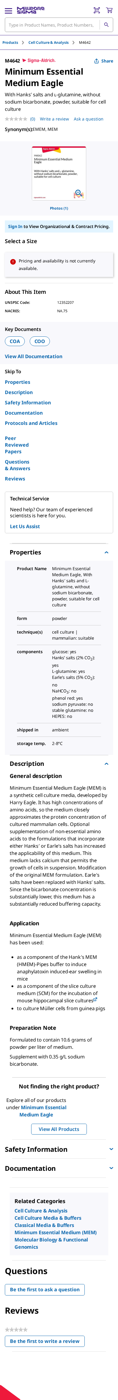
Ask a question (88, 119)
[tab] (15, 42)
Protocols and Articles (31, 423)
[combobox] (59, 24)
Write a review (54, 119)
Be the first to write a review (47, 1342)
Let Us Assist (25, 526)
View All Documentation (33, 356)
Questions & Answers (17, 465)
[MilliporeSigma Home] (30, 10)
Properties (17, 382)
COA (15, 341)
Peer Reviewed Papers (17, 445)
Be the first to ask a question (45, 1289)
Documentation (24, 412)
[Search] (106, 25)
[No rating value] (17, 119)
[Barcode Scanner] (96, 10)
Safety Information (28, 402)
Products (10, 42)
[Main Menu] (8, 10)
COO (39, 341)
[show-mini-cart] (109, 10)
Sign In (15, 226)
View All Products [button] (59, 1129)
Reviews (15, 478)
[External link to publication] (95, 999)
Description (19, 392)
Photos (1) (59, 208)
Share (107, 61)
